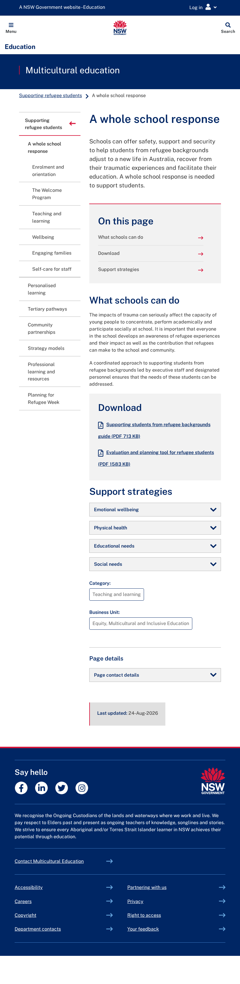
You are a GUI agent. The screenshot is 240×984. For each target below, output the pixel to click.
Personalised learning (42, 289)
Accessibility (29, 887)
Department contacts (38, 929)
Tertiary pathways (47, 309)
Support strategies (118, 269)
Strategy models (46, 348)
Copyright (25, 915)
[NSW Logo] (120, 27)
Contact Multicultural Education (49, 861)
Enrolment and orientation (48, 170)
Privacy (135, 901)
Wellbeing (43, 237)
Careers (23, 901)
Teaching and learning (46, 217)
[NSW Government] (212, 781)
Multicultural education (72, 70)
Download (109, 253)
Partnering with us (147, 887)
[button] (11, 27)
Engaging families (51, 253)
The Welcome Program (47, 193)
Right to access (144, 915)
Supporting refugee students (50, 95)
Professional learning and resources (41, 372)
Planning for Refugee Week (43, 398)
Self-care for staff (51, 269)
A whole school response (44, 147)
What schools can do (120, 237)
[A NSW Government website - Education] (63, 7)
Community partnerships (41, 328)
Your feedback (143, 929)
